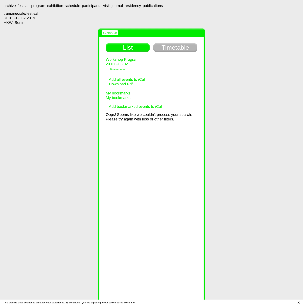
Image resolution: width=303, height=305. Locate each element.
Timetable (175, 47)
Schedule (110, 32)
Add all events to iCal (127, 79)
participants (91, 6)
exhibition (55, 6)
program (38, 6)
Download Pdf (121, 84)
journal (117, 6)
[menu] (295, 8)
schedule (72, 6)
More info (129, 302)
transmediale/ (8, 8)
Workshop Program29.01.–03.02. (122, 61)
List (128, 47)
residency (133, 6)
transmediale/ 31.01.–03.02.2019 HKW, (21, 18)
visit (106, 6)
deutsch (292, 297)
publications (153, 6)
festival (23, 6)
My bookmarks (118, 93)
